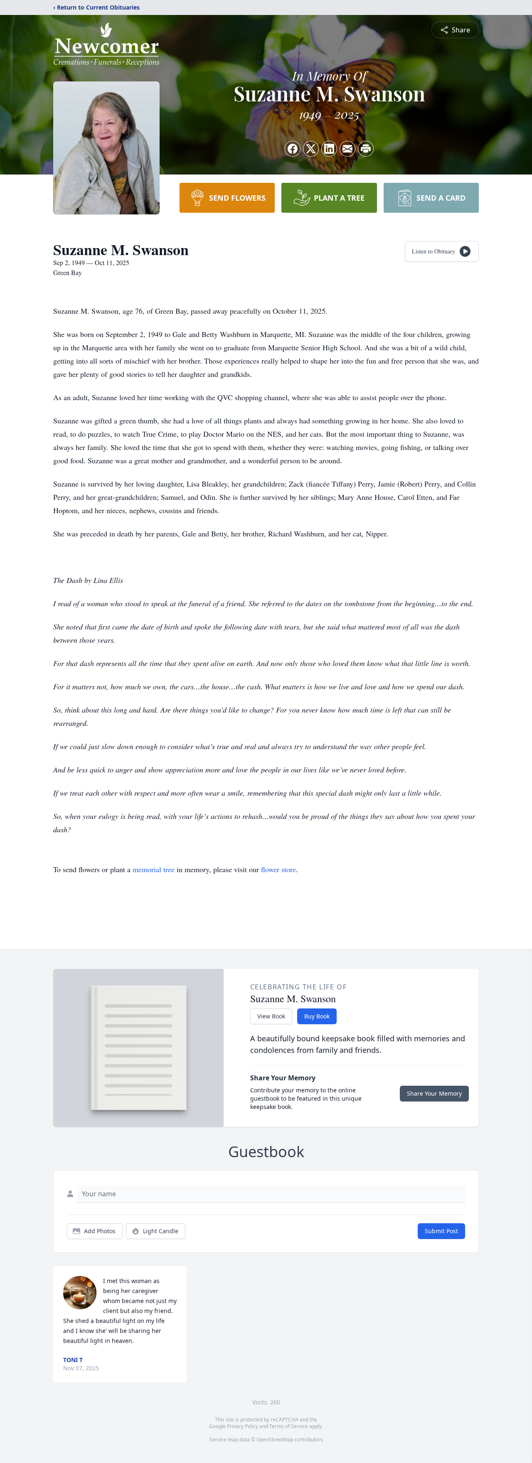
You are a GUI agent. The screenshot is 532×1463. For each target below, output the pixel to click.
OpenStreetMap (274, 1439)
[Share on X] (310, 148)
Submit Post (441, 1231)
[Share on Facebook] (292, 148)
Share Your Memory (434, 1093)
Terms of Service (288, 1426)
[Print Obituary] (365, 148)
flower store (278, 869)
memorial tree (154, 869)
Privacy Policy (242, 1426)
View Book (271, 1016)
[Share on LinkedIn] (329, 148)
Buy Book (317, 1016)
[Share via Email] (347, 148)
